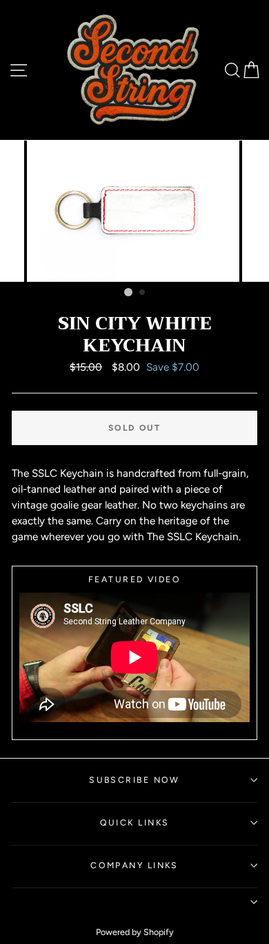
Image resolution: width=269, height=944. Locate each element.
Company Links (134, 865)
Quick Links (135, 822)
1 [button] (128, 292)
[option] (134, 211)
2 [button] (142, 292)
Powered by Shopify (135, 932)
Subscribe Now (134, 779)
